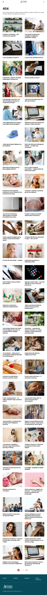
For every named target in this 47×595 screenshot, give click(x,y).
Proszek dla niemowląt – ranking (12, 260)
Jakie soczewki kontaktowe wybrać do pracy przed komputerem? (33, 306)
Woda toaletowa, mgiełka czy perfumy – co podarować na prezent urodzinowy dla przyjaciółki (34, 491)
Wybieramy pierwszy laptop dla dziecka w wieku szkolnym (34, 123)
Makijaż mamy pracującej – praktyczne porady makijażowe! (12, 562)
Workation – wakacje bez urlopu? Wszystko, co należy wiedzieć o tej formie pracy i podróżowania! (33, 330)
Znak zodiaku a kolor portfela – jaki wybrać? (12, 282)
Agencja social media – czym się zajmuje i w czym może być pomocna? (34, 283)
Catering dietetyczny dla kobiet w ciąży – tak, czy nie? (34, 237)
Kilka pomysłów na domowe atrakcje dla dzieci (11, 514)
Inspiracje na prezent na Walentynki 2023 (32, 261)
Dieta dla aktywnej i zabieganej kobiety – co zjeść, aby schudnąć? (34, 145)
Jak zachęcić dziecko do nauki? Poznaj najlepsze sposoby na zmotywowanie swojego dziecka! (12, 330)
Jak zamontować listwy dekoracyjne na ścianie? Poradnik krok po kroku (10, 215)
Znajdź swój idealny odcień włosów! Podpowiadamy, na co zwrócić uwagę (34, 540)
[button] (3, 2)
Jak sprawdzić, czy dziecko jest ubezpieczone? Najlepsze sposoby (12, 422)
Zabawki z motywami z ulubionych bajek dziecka (10, 306)
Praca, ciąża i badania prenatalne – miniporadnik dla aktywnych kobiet (34, 169)
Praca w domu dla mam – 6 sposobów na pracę (33, 377)
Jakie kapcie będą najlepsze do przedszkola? (12, 145)
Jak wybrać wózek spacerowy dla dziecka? (12, 468)
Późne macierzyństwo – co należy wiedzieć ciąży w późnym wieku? (12, 399)
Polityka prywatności (38, 579)
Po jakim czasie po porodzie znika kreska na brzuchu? (33, 214)
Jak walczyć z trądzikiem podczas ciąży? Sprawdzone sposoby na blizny (11, 446)
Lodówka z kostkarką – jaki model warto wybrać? (11, 35)
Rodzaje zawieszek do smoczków (9, 490)
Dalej (26, 570)
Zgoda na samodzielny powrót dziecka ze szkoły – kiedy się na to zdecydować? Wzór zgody (34, 422)
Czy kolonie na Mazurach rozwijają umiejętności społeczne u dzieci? (32, 36)
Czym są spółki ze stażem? (11, 57)
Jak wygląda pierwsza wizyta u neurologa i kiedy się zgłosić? (12, 123)
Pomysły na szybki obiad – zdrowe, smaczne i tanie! (11, 377)
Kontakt (4, 578)
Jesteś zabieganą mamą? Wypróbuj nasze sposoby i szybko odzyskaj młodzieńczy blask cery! (33, 516)
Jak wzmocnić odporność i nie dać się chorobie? (34, 100)
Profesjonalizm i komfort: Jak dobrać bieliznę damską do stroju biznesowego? (11, 101)
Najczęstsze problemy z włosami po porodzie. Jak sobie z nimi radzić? (12, 540)
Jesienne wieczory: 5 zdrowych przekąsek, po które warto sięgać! (34, 446)
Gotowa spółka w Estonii (32, 78)
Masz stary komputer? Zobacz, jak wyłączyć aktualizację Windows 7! (34, 563)
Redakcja (16, 578)
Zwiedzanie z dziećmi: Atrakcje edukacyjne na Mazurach (12, 78)
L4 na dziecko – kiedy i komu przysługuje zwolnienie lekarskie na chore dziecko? (12, 354)
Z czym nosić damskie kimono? (34, 57)
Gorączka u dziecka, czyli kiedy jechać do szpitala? (34, 191)
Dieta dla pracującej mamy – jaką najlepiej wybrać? (11, 168)
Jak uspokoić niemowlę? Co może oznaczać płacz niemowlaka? (33, 399)
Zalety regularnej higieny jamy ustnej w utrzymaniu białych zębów (12, 238)
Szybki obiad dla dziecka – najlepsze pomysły (33, 354)
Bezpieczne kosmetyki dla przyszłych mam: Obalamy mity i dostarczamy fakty (12, 192)
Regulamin (26, 578)
